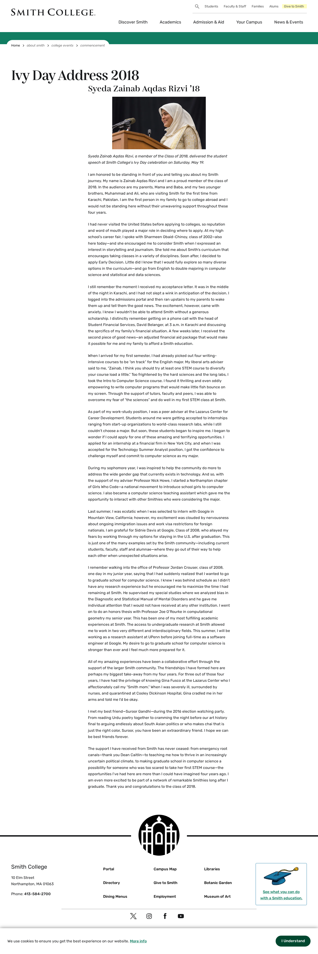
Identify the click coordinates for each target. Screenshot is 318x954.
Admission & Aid (208, 22)
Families (258, 6)
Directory (111, 883)
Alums (273, 6)
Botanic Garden (218, 883)
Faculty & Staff (235, 6)
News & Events (288, 22)
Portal (108, 869)
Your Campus (249, 22)
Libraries (212, 869)
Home (15, 45)
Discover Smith (133, 22)
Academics (170, 22)
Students (211, 6)
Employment (165, 896)
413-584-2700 (37, 894)
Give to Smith (294, 6)
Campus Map (165, 869)
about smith (36, 45)
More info (138, 941)
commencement (92, 45)
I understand (293, 941)
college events (62, 45)
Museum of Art (217, 896)
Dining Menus (115, 896)
